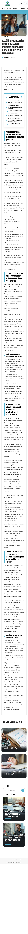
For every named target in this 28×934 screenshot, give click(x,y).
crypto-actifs (17, 255)
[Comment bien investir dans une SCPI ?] (14, 766)
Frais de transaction (10, 234)
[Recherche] (22, 3)
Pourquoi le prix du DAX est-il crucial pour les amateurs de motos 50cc (14, 839)
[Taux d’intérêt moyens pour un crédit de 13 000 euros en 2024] (14, 809)
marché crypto (9, 231)
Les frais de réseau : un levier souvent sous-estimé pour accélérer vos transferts (15, 107)
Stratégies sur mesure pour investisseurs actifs (14, 124)
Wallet (6, 37)
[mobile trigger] (2, 3)
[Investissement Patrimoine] (7, 3)
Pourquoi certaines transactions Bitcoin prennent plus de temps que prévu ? (15, 102)
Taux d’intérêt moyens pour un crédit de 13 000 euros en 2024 (13, 814)
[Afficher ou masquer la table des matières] (20, 97)
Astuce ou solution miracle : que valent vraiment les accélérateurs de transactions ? (15, 115)
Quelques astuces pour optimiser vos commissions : (15, 111)
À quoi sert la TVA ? (11, 748)
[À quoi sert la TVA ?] (14, 740)
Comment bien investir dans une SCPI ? (12, 773)
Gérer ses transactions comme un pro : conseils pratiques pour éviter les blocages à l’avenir (15, 120)
